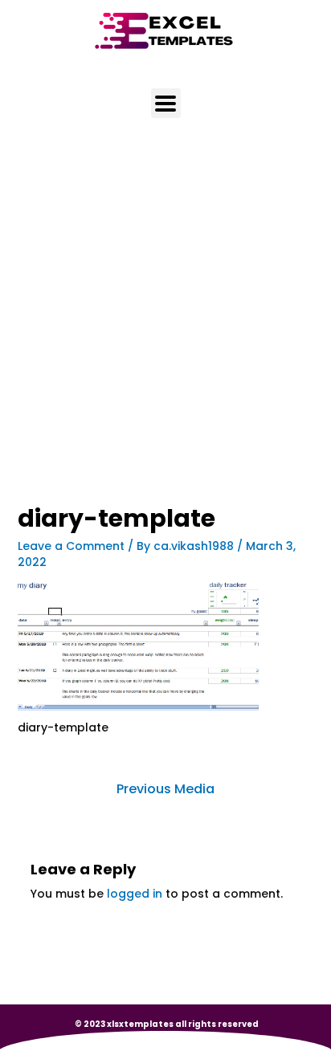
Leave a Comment (71, 546)
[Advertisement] (165, 333)
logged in (134, 894)
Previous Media (165, 789)
